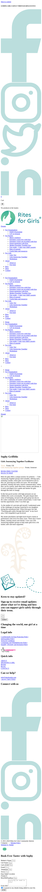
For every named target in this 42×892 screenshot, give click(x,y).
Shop (7, 268)
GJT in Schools (14, 234)
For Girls (8, 253)
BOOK (3, 664)
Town (3, 872)
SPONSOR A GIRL (8, 663)
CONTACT (5, 668)
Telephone (4, 869)
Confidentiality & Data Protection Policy (14, 637)
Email (3, 867)
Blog (7, 267)
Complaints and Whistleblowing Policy (14, 643)
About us (12, 263)
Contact (7, 270)
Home (7, 322)
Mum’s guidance (15, 238)
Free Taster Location (8, 874)
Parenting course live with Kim (20, 239)
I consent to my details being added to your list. (19, 888)
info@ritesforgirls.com (8, 677)
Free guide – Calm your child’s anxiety (22, 247)
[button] (2, 204)
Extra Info (4, 886)
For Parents (9, 236)
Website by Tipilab (7, 845)
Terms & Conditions (8, 641)
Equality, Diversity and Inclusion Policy (14, 644)
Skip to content (6, 2)
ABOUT (4, 661)
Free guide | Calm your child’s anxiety (22, 341)
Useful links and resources (18, 251)
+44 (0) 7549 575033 (8, 679)
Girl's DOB (5, 865)
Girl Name (5, 863)
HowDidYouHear (7, 878)
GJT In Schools (14, 328)
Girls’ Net (12, 255)
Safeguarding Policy (8, 639)
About (7, 261)
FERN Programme (15, 232)
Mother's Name (6, 860)
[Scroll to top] (5, 849)
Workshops (13, 259)
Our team (12, 265)
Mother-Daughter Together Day (20, 245)
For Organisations (11, 230)
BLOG (3, 666)
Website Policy (16, 843)
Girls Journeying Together (18, 257)
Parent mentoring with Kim (18, 243)
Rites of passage (14, 249)
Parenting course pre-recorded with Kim (23, 241)
